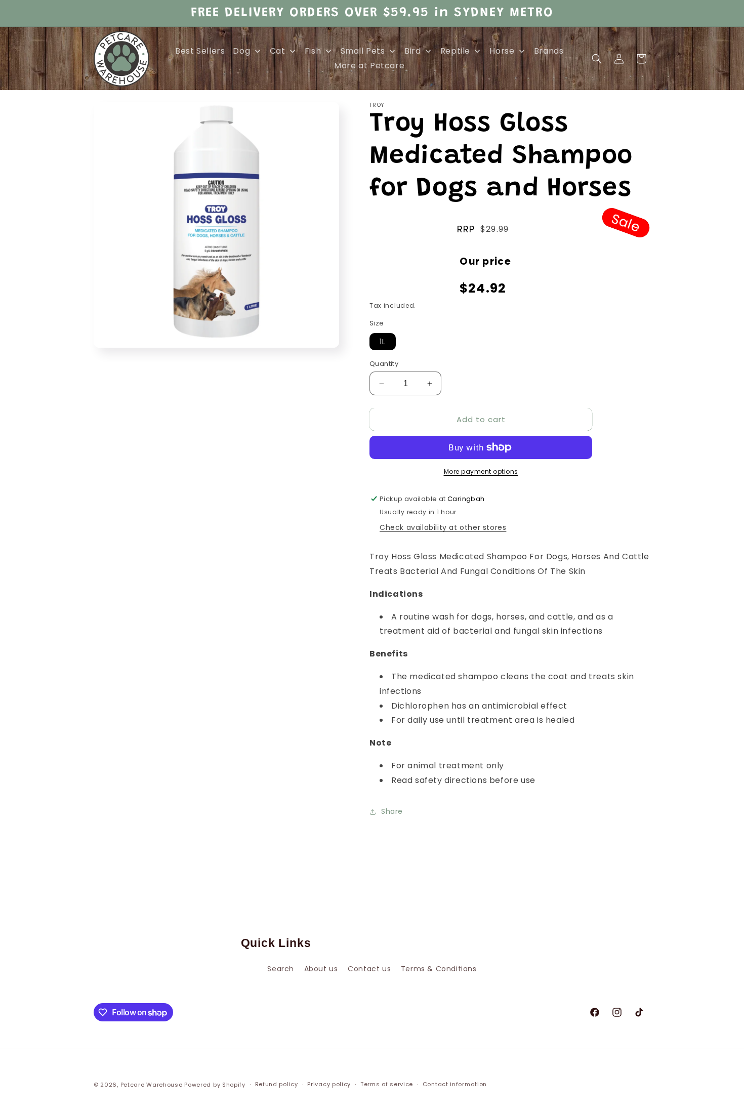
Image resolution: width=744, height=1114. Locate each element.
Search (280, 969)
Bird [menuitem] (412, 51)
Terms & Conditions (439, 969)
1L (383, 342)
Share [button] (392, 811)
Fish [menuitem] (313, 51)
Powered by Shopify (214, 1085)
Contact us (369, 969)
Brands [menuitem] (549, 51)
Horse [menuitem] (501, 51)
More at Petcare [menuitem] (369, 65)
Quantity (383, 363)
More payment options (481, 471)
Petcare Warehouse (151, 1085)
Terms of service (386, 1084)
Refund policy (276, 1084)
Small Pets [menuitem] (363, 51)
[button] (597, 59)
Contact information (455, 1084)
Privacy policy (329, 1084)
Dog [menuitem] (241, 51)
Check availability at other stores (443, 527)
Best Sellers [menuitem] (200, 51)
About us (321, 969)
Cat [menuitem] (277, 51)
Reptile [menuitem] (455, 51)
